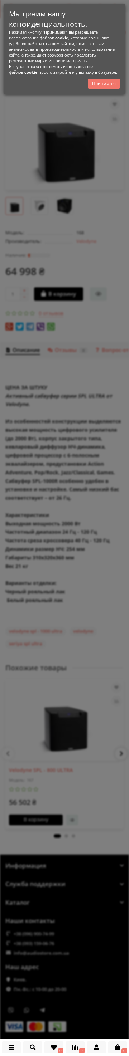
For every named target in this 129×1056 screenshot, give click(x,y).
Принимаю (104, 83)
